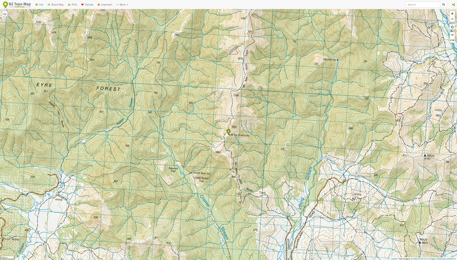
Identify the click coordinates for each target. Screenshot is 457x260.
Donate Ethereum (191, 59)
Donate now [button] (165, 46)
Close (300, 72)
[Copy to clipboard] (239, 46)
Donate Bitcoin (165, 59)
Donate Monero (218, 59)
